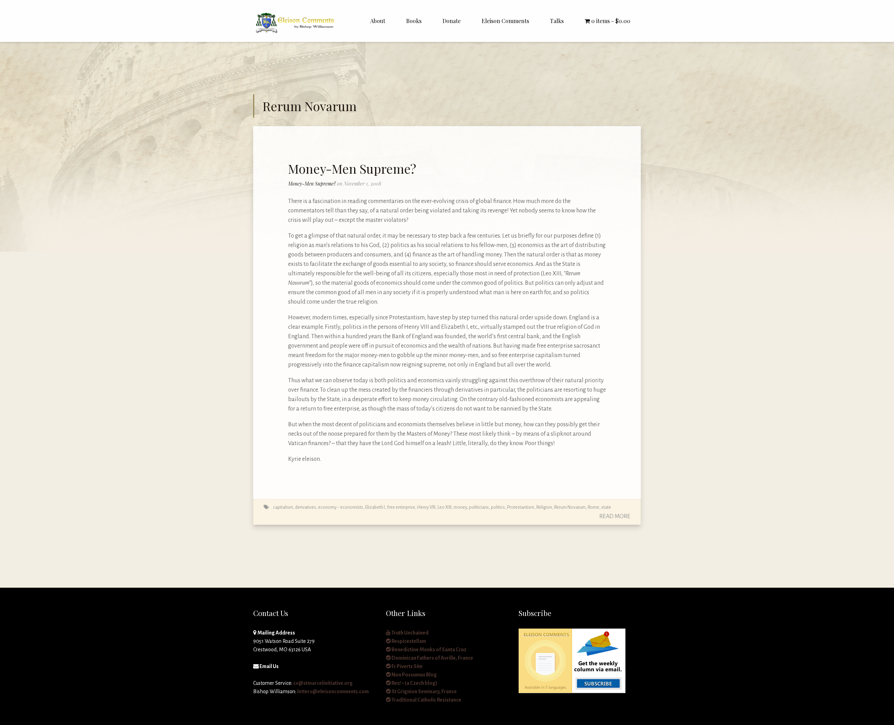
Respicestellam (408, 641)
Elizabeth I (375, 507)
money (460, 507)
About (377, 20)
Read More (614, 516)
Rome (593, 507)
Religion (544, 507)
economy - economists (340, 507)
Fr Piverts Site (407, 666)
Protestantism (520, 507)
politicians (479, 507)
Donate (451, 20)
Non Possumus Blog (414, 674)
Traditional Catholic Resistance (426, 700)
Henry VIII (426, 507)
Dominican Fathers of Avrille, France (432, 658)
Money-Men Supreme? (352, 168)
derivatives (305, 507)
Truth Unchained (409, 633)
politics (498, 507)
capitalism (283, 507)
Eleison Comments (505, 20)
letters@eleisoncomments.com (333, 691)
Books (414, 20)
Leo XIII (445, 507)
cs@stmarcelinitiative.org (323, 683)
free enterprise (401, 507)
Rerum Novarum (570, 507)
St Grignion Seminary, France (424, 691)
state (606, 507)
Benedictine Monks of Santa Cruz (429, 649)
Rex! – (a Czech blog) (414, 683)
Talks (557, 20)
